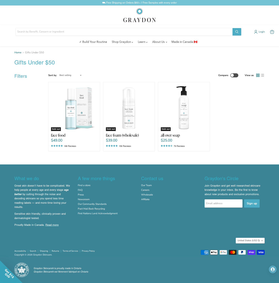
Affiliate (145, 199)
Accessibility (20, 251)
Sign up (252, 203)
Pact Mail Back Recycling (91, 208)
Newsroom (84, 199)
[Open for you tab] (273, 269)
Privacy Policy (88, 251)
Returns (55, 251)
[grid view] (258, 75)
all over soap (170, 135)
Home (17, 52)
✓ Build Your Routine (93, 41)
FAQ (80, 190)
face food (58, 135)
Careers (145, 190)
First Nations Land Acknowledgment (98, 213)
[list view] (262, 75)
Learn (142, 41)
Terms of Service (70, 251)
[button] (260, 32)
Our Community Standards (92, 204)
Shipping (44, 251)
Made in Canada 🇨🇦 (184, 41)
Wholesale (147, 194)
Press (81, 194)
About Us (158, 41)
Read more (52, 225)
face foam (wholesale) (122, 135)
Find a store (84, 185)
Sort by (52, 75)
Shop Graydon (122, 41)
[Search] (236, 32)
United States (249, 240)
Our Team (146, 185)
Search (33, 251)
